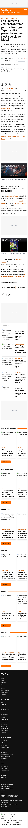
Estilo (3, 760)
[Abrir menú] (25, 10)
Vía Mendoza (4, 714)
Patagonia (4, 740)
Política (3, 750)
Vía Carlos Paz (5, 690)
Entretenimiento (5, 756)
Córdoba (3, 680)
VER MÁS (5, 462)
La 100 (3, 822)
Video (3, 287)
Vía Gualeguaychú (6, 737)
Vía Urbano (4, 768)
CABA (2, 684)
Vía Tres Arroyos (6, 697)
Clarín (4, 820)
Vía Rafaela (4, 730)
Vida (2, 763)
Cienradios (16, 822)
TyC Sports (5, 824)
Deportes (4, 758)
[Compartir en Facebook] (2, 84)
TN (8, 820)
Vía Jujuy (3, 704)
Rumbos (3, 777)
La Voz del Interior (15, 824)
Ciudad (9, 822)
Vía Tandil (4, 694)
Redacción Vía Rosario (9, 59)
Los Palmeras (21, 287)
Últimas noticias (5, 747)
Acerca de (4, 790)
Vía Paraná (4, 732)
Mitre (20, 820)
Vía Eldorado (5, 722)
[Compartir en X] (9, 84)
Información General (7, 754)
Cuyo (2, 712)
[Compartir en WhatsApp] (6, 84)
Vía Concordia (5, 735)
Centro (3, 688)
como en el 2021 (12, 196)
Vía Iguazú (4, 724)
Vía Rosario (5, 18)
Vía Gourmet (4, 773)
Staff (2, 793)
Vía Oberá (4, 726)
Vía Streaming (5, 770)
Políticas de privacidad (7, 786)
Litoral (3, 717)
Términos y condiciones (7, 784)
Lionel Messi (15, 18)
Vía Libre (3, 775)
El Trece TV (14, 820)
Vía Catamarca (5, 709)
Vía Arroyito (4, 692)
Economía (4, 752)
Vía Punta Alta (5, 699)
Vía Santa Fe (4, 728)
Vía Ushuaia (4, 742)
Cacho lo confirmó (20, 203)
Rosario (3, 682)
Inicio (2, 678)
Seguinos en (20, 59)
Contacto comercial (7, 788)
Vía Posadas (4, 719)
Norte (3, 702)
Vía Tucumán (4, 707)
